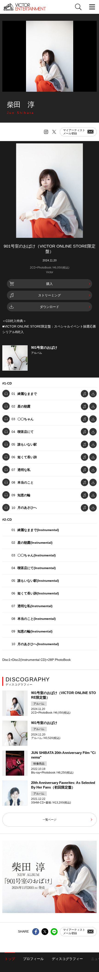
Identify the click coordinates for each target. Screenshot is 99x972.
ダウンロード (49, 307)
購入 (49, 284)
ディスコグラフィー (67, 959)
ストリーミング (49, 295)
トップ (10, 959)
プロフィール (33, 959)
